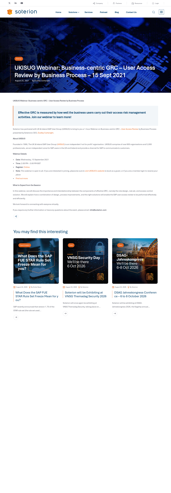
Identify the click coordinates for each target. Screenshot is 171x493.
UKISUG (60, 144)
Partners (119, 3)
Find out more (22, 178)
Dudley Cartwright (45, 132)
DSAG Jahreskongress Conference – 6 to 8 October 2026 (135, 294)
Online (27, 167)
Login (157, 3)
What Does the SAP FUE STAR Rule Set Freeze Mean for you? (37, 296)
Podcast (103, 12)
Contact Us (131, 12)
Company (99, 3)
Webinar (19, 59)
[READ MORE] (15, 317)
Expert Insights (25, 245)
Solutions (73, 12)
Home (58, 12)
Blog (117, 12)
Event (71, 245)
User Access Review (129, 129)
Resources (138, 3)
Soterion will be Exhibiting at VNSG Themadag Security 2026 (86, 294)
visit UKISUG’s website (94, 171)
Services (89, 12)
